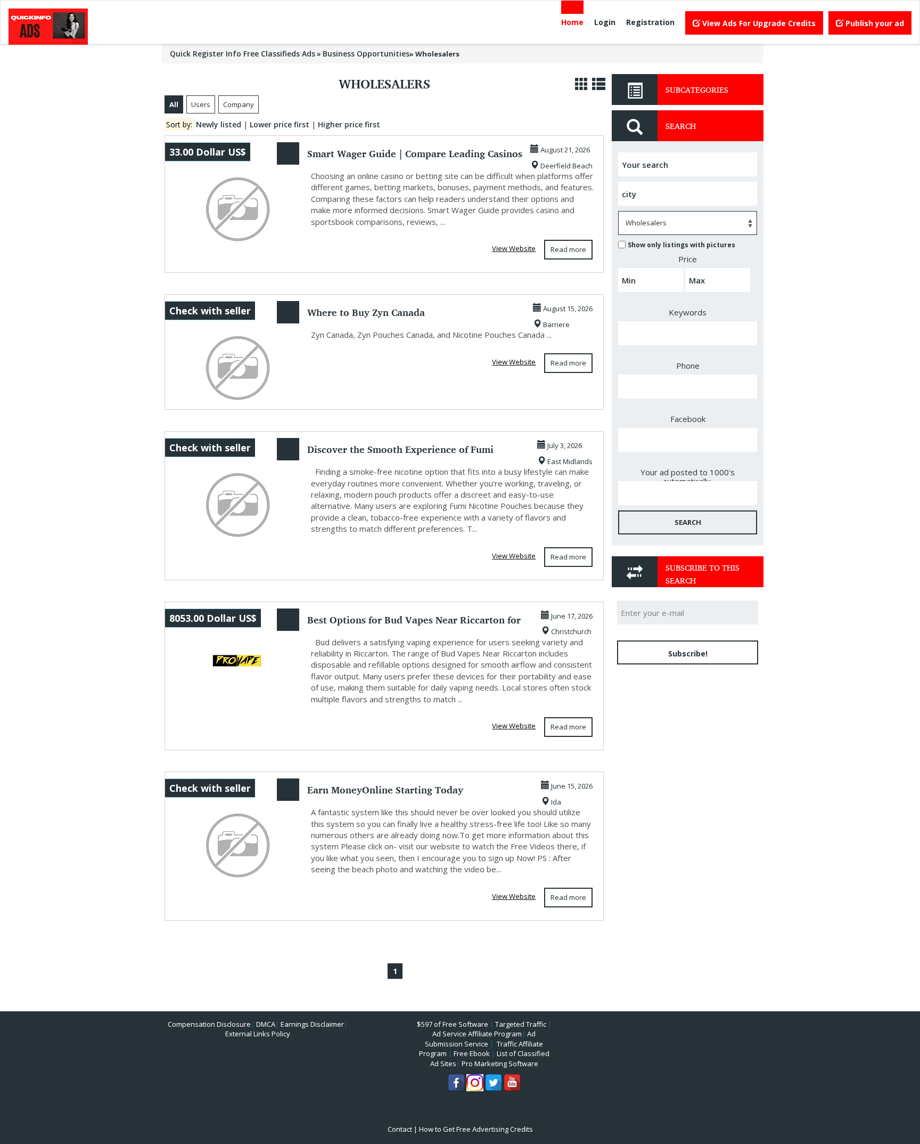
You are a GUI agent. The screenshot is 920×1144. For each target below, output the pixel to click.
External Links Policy (257, 1033)
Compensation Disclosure (209, 1024)
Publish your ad (873, 23)
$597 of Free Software (452, 1024)
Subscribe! (688, 653)
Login (604, 22)
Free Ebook (472, 1053)
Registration (650, 22)
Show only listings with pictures (681, 244)
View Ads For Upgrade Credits (758, 23)
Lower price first (279, 124)
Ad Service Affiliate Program (477, 1033)
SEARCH (688, 522)
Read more (568, 249)
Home (572, 22)
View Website (514, 248)
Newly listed (218, 124)
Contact (400, 1129)
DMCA (265, 1024)
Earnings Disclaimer (312, 1024)
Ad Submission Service (480, 1039)
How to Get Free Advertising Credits (476, 1129)
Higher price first (349, 124)
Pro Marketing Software (500, 1063)
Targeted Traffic (520, 1024)
